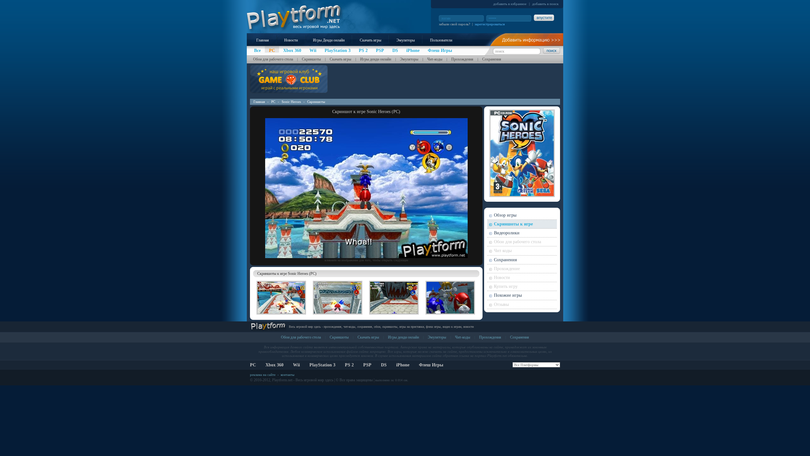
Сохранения (491, 59)
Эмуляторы (405, 40)
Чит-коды (434, 59)
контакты (287, 375)
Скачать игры (370, 40)
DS (384, 365)
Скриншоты (311, 59)
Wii (296, 365)
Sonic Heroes (291, 102)
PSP (367, 365)
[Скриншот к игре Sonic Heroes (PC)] (366, 257)
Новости (291, 40)
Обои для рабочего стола (273, 59)
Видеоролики (507, 233)
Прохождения (462, 59)
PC (273, 102)
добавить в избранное (509, 4)
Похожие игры (508, 295)
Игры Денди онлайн (329, 40)
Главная (262, 40)
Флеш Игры (431, 365)
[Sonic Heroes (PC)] (281, 315)
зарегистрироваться (490, 24)
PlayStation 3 (322, 365)
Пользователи (441, 40)
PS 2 (349, 365)
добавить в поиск (545, 4)
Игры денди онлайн (375, 59)
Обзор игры (505, 215)
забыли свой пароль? (454, 24)
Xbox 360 (274, 365)
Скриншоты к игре (513, 224)
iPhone (402, 365)
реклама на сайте (263, 375)
